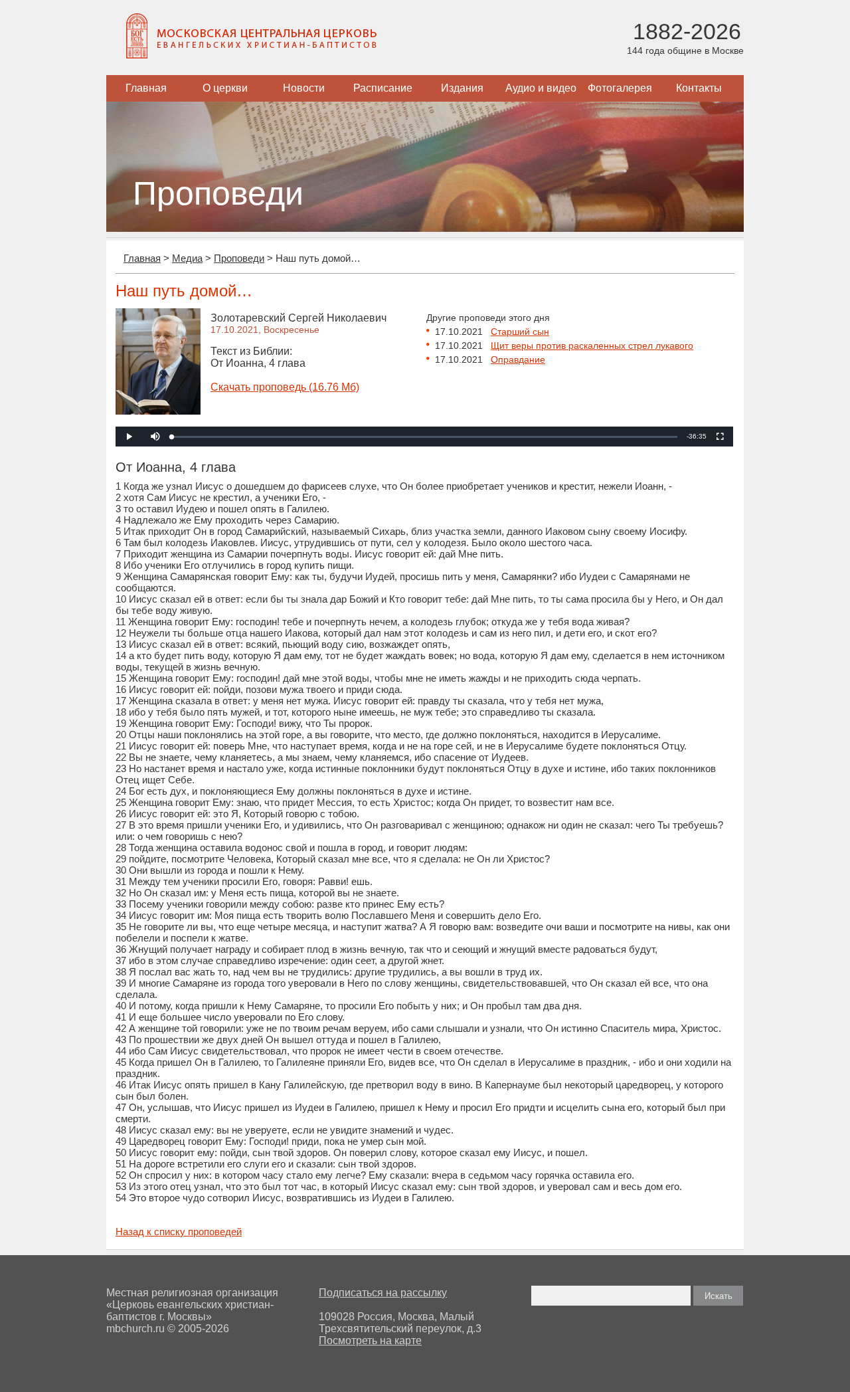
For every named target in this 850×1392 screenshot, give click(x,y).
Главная (146, 88)
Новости (304, 88)
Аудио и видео (540, 88)
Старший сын (520, 331)
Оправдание (518, 359)
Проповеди (239, 258)
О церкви (225, 88)
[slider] (424, 437)
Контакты (699, 88)
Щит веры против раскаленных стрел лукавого (592, 345)
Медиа (187, 258)
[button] (155, 437)
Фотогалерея (620, 88)
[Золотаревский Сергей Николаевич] (158, 411)
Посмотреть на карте (370, 1340)
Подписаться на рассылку (383, 1292)
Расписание (382, 88)
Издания (462, 88)
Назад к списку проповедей (179, 1231)
